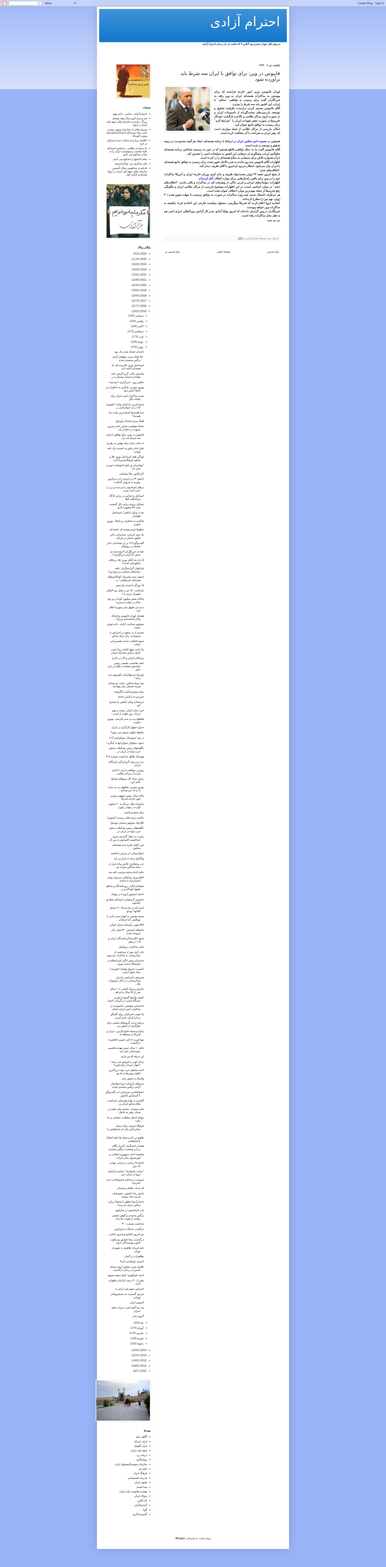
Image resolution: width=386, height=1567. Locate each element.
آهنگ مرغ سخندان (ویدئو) (130, 421)
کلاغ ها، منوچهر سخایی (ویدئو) (127, 822)
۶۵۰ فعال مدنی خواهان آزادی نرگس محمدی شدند (128, 358)
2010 (143, 1370)
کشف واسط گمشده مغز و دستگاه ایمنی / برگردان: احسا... (125, 999)
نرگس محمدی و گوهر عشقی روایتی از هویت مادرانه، (128, 1217)
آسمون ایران (137, 1302)
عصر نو (143, 1468)
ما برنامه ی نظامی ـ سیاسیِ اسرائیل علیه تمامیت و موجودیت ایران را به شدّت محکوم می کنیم (127, 151)
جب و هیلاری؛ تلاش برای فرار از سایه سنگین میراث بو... (126, 865)
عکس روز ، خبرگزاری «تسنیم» (126, 382)
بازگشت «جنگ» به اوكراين (129, 1229)
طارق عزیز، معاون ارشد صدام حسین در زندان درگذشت (127, 1268)
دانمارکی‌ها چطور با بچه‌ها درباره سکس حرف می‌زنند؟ (126, 1203)
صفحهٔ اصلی (223, 251)
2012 (143, 1360)
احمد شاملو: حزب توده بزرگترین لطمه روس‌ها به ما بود (126, 1071)
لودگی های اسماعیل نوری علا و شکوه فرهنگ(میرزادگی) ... (127, 458)
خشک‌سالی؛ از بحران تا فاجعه (127, 853)
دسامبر (139, 315)
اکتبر (140, 326)
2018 (143, 295)
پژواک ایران (140, 1495)
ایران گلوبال (140, 1445)
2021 (143, 279)
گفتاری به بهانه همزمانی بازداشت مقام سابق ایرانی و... (125, 1102)
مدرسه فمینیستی (137, 1477)
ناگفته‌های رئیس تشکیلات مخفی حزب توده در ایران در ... (126, 749)
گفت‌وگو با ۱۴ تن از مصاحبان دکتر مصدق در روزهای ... (125, 544)
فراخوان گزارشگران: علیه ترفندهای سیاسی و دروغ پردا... (125, 570)
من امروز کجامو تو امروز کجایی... (125, 1234)
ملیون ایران (140, 1482)
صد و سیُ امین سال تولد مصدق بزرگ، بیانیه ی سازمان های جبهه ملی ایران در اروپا (126, 121)
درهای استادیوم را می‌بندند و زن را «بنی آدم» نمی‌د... (125, 489)
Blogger (180, 1538)
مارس (139, 1333)
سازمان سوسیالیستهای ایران (131, 1464)
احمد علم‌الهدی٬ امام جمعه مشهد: (125, 1275)
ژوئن (140, 346)
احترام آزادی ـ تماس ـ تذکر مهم (130, 113)
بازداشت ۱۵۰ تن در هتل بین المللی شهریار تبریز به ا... (125, 592)
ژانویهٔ (140, 1343)
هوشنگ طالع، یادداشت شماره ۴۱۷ (125, 756)
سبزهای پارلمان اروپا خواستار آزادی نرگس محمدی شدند (127, 1085)
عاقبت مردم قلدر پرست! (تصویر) (125, 817)
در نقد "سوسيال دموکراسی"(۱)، (126, 737)
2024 (143, 264)
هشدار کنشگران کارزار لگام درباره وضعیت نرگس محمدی (126, 1147)
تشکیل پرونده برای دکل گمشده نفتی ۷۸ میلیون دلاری (126, 506)
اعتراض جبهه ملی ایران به (129, 1288)
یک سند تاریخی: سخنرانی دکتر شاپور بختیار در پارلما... (127, 536)
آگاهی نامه (141, 1436)
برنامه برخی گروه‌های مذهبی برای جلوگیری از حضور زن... (125, 1024)
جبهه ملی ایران (139, 1450)
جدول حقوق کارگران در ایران (127, 727)
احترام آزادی (245, 21)
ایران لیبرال (140, 1441)
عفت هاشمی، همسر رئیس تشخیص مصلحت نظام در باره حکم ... (126, 666)
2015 (143, 311)
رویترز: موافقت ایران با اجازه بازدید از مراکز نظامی (128, 772)
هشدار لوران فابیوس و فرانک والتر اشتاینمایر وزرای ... (127, 617)
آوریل (140, 1327)
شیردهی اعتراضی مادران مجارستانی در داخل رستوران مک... (126, 980)
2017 (143, 300)
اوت (140, 336)
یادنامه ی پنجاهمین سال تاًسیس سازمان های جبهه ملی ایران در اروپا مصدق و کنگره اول (127, 171)
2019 (143, 290)
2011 (143, 1365)
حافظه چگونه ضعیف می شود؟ (127, 732)
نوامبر (139, 321)
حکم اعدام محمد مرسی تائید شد (126, 872)
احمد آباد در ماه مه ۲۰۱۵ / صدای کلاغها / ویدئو (127, 909)
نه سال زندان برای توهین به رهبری (125, 443)
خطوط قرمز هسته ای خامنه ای (127, 529)
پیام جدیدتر (273, 251)
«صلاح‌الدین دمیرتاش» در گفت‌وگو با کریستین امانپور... (125, 1093)
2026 (143, 253)
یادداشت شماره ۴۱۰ (133, 1223)
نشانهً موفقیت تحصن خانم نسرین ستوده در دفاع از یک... (125, 428)
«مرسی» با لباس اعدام (131, 696)
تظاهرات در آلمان (134, 1256)
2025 (143, 259)
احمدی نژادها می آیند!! (132, 1261)
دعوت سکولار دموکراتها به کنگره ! (125, 742)
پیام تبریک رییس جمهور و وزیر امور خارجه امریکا (127, 797)
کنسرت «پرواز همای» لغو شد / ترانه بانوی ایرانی (126, 970)
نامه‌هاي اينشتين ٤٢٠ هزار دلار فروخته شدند (127, 931)
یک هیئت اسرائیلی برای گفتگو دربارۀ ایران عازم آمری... (127, 1016)
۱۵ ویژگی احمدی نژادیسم (130, 585)
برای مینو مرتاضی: (134, 812)
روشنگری (141, 1459)
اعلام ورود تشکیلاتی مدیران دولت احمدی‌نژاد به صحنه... (125, 879)
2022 (143, 274)
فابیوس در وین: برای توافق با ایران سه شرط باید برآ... (125, 436)
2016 (143, 305)
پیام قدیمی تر (172, 251)
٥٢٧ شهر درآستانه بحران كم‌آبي (126, 924)
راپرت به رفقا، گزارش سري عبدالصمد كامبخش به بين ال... (125, 838)
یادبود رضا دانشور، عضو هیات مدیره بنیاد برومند (128, 1195)
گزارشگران (140, 1505)
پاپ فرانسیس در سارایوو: (129, 1210)
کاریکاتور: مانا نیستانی (131, 473)
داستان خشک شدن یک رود (129, 351)
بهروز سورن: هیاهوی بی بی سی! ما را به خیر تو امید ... (126, 789)
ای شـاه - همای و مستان (130, 1188)
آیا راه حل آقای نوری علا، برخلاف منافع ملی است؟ (126, 561)
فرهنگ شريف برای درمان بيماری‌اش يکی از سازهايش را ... (125, 1129)
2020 (143, 285)
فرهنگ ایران (140, 1473)
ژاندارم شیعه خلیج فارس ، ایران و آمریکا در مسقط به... (125, 1033)
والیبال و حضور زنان (133, 1078)
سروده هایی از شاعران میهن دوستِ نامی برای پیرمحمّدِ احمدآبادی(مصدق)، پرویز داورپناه (126, 132)
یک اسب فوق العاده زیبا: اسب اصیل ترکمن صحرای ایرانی (127, 651)
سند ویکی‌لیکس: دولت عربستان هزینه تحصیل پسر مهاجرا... (126, 685)
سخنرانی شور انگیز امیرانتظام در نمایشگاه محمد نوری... (125, 962)
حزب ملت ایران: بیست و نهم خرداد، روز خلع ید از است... (127, 712)
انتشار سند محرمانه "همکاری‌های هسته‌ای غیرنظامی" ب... (126, 578)
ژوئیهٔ (140, 341)
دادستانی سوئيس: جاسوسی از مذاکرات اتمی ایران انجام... (127, 1007)
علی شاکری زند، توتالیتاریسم (131, 163)
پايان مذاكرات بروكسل (131, 946)
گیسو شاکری (139, 1514)
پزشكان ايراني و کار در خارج (128, 657)
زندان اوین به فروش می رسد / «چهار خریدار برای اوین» (127, 1063)
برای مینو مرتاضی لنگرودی (129, 691)
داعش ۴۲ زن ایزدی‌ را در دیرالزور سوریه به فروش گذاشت (125, 480)
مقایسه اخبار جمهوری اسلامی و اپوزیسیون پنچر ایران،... (126, 1156)
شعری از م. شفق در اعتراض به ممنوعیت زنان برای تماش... (126, 634)
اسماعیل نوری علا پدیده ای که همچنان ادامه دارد (127, 367)
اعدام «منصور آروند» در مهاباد (127, 894)
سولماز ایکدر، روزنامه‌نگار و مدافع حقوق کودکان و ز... (125, 887)
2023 (143, 269)
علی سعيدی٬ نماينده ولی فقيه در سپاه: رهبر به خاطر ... (126, 1110)
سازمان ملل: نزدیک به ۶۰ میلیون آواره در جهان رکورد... (126, 805)
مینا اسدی (141, 1486)
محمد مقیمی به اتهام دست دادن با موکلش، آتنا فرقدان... (125, 918)
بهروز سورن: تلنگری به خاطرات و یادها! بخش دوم (125, 389)
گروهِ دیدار (138, 1316)
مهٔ (141, 1322)
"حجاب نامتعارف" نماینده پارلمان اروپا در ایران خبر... (126, 1173)
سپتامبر (138, 331)
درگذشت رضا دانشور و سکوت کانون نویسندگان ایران (127, 1241)
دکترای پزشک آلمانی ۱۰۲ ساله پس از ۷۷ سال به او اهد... (127, 990)
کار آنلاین (142, 1500)
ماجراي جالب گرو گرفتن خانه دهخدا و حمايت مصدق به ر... (127, 375)
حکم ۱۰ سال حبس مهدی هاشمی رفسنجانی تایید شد (126, 1049)
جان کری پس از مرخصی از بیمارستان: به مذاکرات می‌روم (125, 953)
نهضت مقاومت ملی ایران (133, 1491)
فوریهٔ (140, 1338)
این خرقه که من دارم (132, 1056)
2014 (143, 1350)
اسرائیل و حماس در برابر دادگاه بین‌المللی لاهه (126, 497)
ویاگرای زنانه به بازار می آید (129, 858)
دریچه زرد (141, 1455)
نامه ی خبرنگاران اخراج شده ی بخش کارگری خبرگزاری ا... (127, 553)
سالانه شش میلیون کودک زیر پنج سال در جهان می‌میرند (126, 600)
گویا (145, 1509)
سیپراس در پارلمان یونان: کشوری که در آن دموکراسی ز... (125, 406)
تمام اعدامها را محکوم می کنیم (130, 159)
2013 (143, 1355)
